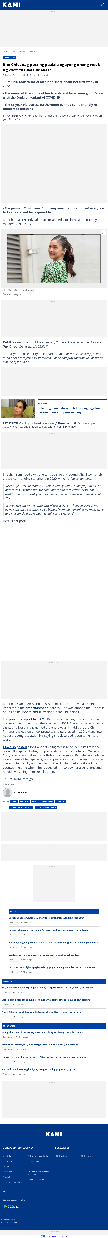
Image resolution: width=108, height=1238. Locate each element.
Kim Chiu (24, 802)
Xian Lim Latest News (42, 802)
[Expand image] (103, 232)
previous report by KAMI (27, 719)
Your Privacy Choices (57, 1236)
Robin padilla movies (21, 808)
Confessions (7, 1062)
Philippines (14, 947)
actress (70, 342)
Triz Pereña (31, 75)
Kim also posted (15, 747)
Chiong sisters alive (46, 808)
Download (64, 423)
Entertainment (18, 51)
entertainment (36, 708)
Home (5, 51)
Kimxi (14, 802)
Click (28, 115)
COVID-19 (61, 802)
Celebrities (33, 51)
